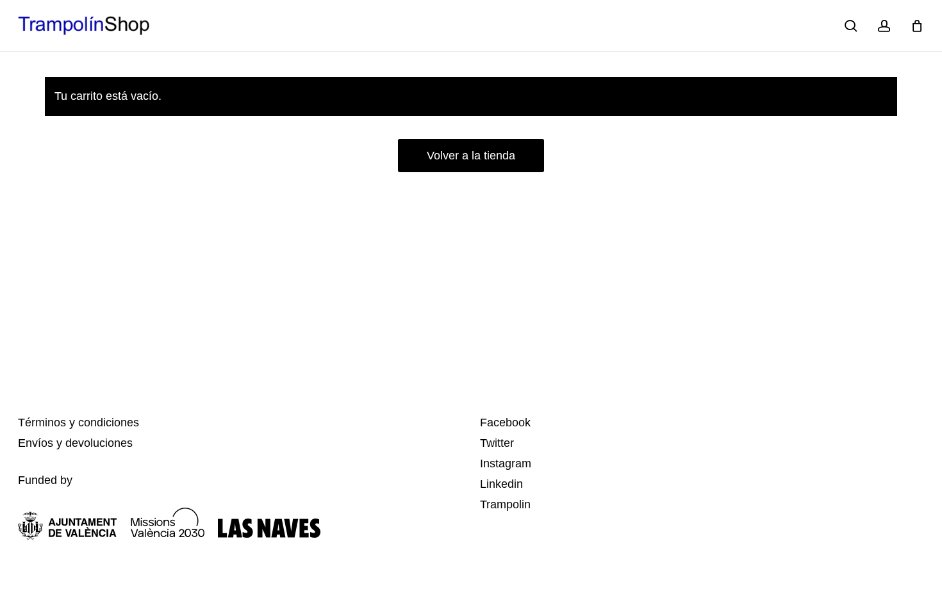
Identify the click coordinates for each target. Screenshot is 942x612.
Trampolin (505, 504)
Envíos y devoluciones (75, 443)
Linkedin (501, 484)
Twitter (497, 443)
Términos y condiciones (78, 422)
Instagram (505, 463)
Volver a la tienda (471, 155)
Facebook (505, 422)
